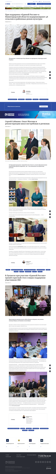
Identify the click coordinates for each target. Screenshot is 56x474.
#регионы (22, 428)
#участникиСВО (35, 428)
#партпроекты (35, 99)
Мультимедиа (41, 6)
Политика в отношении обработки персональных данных (13, 470)
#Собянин (40, 271)
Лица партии (12, 6)
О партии (6, 6)
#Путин (34, 271)
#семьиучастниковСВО (44, 428)
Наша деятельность (19, 6)
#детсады (16, 271)
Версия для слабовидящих (47, 1)
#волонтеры (25, 430)
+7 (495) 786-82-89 (44, 456)
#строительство (28, 271)
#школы (48, 269)
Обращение (31, 3)
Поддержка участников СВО (28, 8)
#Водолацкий (31, 430)
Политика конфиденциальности (9, 469)
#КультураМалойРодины (44, 99)
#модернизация (21, 99)
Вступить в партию (47, 6)
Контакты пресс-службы (20, 456)
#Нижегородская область (12, 99)
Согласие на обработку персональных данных (11, 471)
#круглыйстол (29, 428)
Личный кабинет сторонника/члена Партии (44, 3)
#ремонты (21, 271)
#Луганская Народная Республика (30, 269)
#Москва (8, 269)
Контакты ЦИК (8, 456)
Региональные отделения (27, 6)
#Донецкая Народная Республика (17, 269)
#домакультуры (28, 99)
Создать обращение (43, 106)
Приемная (35, 6)
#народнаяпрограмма (40, 269)
